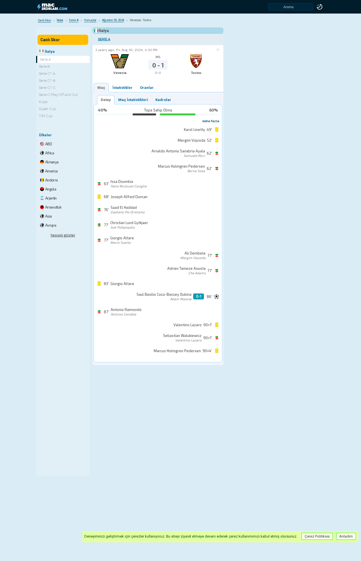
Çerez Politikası (317, 536)
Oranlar (147, 88)
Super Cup (47, 109)
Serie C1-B (47, 80)
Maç (101, 88)
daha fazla (210, 121)
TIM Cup (45, 116)
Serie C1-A (47, 73)
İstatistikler (123, 88)
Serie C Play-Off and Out (58, 95)
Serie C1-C (47, 88)
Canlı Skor (50, 40)
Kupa (43, 102)
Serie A (104, 39)
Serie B (44, 66)
